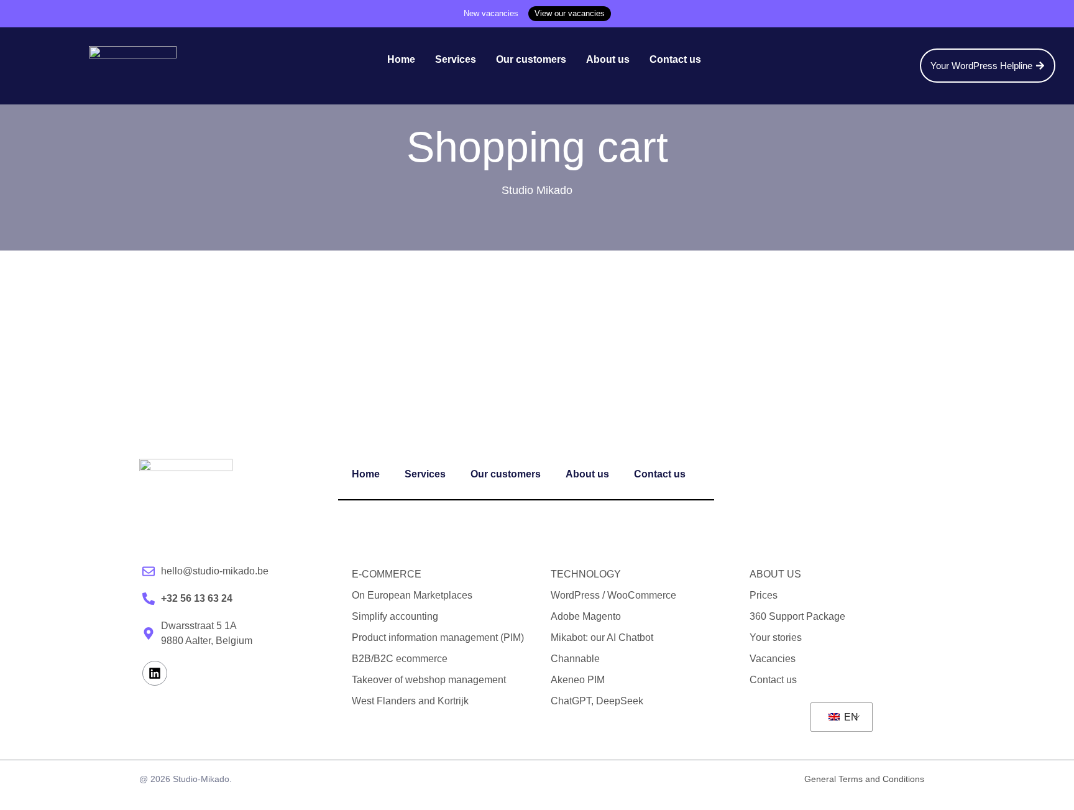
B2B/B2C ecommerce (400, 658)
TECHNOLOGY (586, 574)
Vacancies (773, 658)
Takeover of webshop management (429, 679)
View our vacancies (570, 13)
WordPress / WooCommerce (613, 595)
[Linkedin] (154, 673)
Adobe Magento (586, 616)
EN (850, 717)
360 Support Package (797, 616)
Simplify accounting (395, 616)
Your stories (776, 637)
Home (401, 59)
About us (608, 59)
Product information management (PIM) (438, 637)
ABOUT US (775, 574)
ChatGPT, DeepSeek (597, 701)
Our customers (531, 59)
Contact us (675, 59)
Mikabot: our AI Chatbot (602, 637)
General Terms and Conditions (864, 779)
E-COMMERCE (386, 574)
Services (455, 59)
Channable (575, 658)
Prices (764, 595)
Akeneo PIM (578, 679)
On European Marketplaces (412, 595)
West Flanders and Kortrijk (410, 701)
